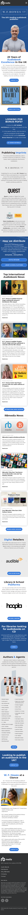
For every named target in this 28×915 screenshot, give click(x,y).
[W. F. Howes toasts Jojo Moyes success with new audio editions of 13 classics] (14, 371)
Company (4, 874)
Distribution (4, 869)
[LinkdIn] (2, 900)
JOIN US (14, 747)
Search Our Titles (14, 109)
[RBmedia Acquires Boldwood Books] (14, 426)
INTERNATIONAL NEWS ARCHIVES (14, 409)
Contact (3, 876)
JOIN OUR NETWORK (14, 573)
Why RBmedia (5, 871)
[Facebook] (6, 900)
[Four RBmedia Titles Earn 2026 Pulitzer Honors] (14, 499)
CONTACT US (14, 80)
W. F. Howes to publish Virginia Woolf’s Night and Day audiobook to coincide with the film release (13, 343)
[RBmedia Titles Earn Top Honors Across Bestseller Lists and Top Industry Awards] (14, 461)
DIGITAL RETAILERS (14, 259)
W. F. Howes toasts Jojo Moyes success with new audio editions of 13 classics (13, 384)
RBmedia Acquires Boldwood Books (13, 437)
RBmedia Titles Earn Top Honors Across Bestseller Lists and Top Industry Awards (12, 474)
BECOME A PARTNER (14, 618)
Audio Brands (5, 867)
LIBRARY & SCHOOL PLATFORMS (14, 265)
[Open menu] (26, 3)
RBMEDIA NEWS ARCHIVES (14, 529)
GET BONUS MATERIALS (14, 142)
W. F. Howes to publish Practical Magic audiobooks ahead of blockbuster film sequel (12, 300)
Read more (5, 317)
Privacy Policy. (20, 908)
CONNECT (14, 647)
